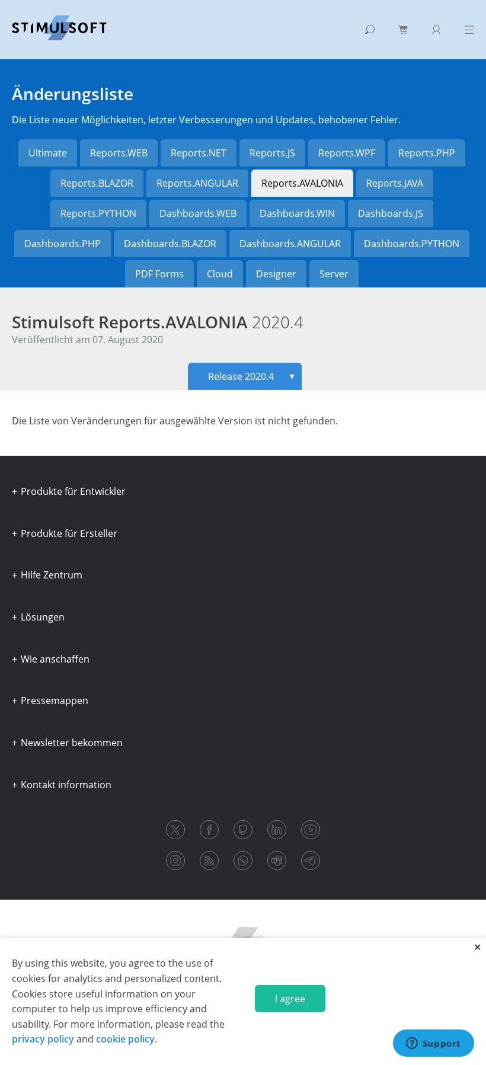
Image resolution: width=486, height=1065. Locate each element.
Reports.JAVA (394, 183)
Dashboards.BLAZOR (170, 243)
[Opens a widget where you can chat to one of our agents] (433, 1044)
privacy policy (43, 1038)
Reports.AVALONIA (302, 183)
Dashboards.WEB (197, 213)
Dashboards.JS (390, 213)
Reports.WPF (346, 152)
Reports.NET (198, 152)
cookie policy (125, 1038)
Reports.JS (272, 152)
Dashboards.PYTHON (411, 243)
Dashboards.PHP (62, 243)
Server (333, 273)
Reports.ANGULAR (197, 183)
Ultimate (47, 152)
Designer (276, 273)
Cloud (220, 273)
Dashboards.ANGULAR (290, 243)
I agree (290, 998)
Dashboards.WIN (297, 213)
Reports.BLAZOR (96, 183)
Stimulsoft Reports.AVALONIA (157, 321)
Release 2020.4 (252, 376)
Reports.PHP (426, 152)
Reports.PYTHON (98, 213)
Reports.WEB (119, 152)
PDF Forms (159, 273)
